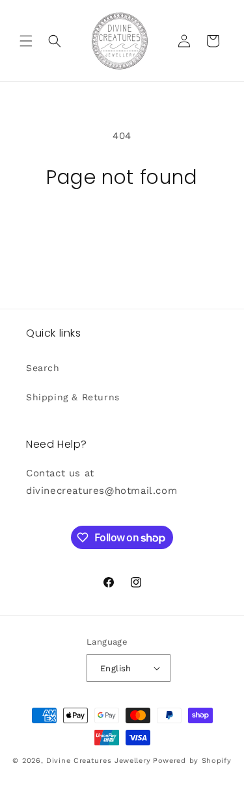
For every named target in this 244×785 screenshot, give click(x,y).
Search (43, 368)
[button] (26, 41)
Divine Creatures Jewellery (98, 760)
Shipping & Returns (73, 397)
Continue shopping (122, 225)
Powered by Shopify (192, 760)
